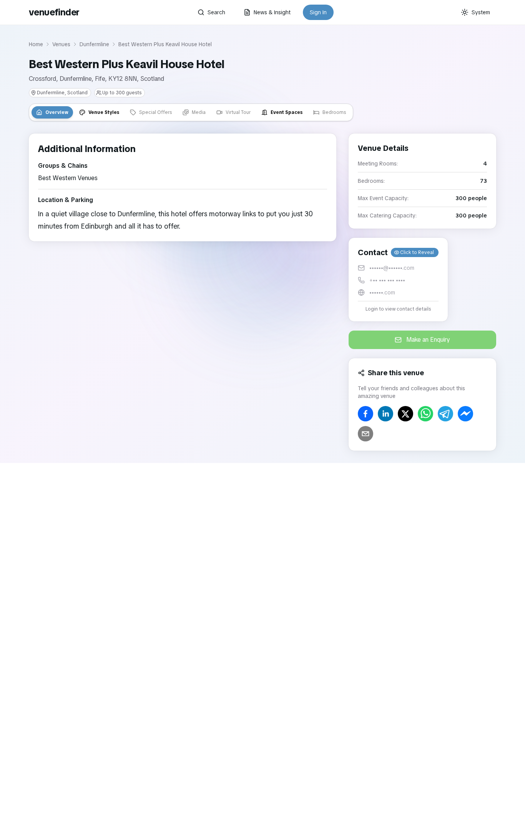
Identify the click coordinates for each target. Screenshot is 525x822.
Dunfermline (94, 44)
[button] (398, 279)
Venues (61, 44)
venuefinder (54, 12)
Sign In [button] (318, 12)
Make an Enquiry (428, 340)
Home (36, 44)
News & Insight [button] (272, 12)
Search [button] (216, 12)
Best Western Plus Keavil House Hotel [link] (165, 44)
